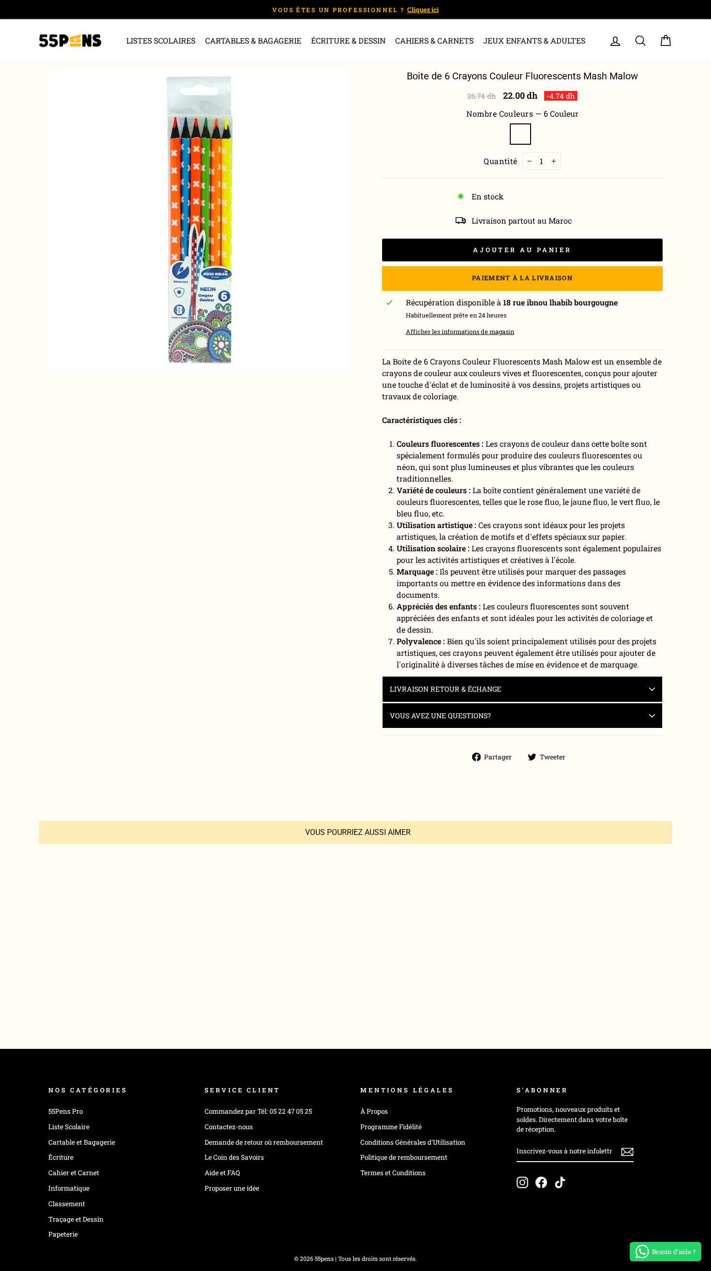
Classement (66, 1203)
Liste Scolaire (68, 1126)
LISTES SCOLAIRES (160, 40)
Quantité (501, 161)
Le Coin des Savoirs (234, 1157)
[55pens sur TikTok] (560, 1182)
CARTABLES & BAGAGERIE (253, 40)
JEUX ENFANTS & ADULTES (534, 40)
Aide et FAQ (222, 1172)
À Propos (374, 1111)
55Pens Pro (65, 1111)
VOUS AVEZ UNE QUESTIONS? (440, 715)
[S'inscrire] (627, 1152)
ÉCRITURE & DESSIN (348, 40)
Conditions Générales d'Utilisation (412, 1142)
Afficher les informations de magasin (460, 331)
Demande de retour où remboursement (264, 1142)
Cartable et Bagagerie (81, 1142)
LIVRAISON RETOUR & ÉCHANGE (445, 689)
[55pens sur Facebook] (541, 1182)
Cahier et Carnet (73, 1172)
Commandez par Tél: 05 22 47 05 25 (258, 1111)
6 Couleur (520, 134)
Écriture (61, 1157)
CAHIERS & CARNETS (434, 40)
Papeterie (63, 1234)
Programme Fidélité (391, 1126)
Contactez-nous (229, 1126)
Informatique (68, 1188)
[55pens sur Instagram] (522, 1182)
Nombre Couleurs (522, 113)
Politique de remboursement (403, 1157)
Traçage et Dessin (76, 1219)
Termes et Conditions (393, 1172)
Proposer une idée (232, 1188)
